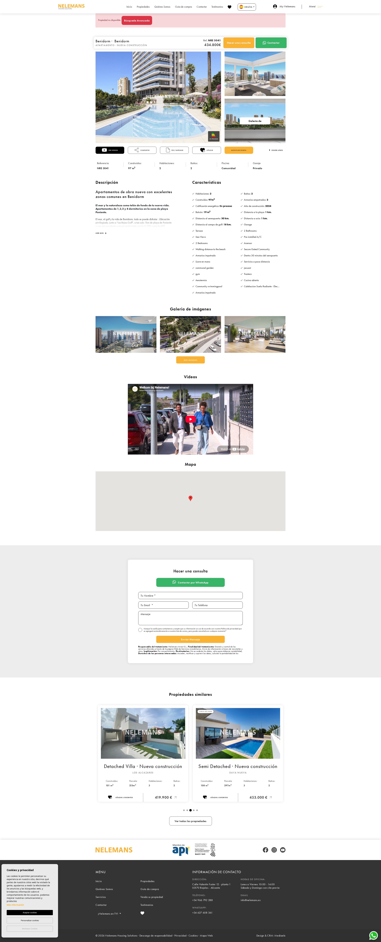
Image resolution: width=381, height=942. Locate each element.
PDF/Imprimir (177, 150)
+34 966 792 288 (202, 900)
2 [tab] (187, 810)
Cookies (193, 935)
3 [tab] (190, 810)
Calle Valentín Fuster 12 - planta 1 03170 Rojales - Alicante (211, 886)
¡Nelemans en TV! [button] (108, 913)
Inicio (129, 6)
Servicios (101, 897)
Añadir (209, 150)
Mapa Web (206, 935)
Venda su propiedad (151, 897)
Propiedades (143, 6)
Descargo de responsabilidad (155, 935)
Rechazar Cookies (30, 928)
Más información (15, 904)
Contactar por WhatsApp (193, 582)
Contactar (202, 6)
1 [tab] (184, 810)
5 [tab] (197, 810)
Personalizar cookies (30, 920)
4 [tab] (194, 810)
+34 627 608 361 (202, 912)
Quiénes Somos (162, 6)
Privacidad (180, 935)
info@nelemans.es (251, 900)
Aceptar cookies (30, 912)
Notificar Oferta (238, 150)
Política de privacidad (230, 628)
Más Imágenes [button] (190, 360)
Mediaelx (279, 935)
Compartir (145, 150)
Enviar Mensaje (190, 639)
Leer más (100, 233)
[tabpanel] (143, 753)
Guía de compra (183, 6)
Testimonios (217, 6)
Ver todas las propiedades (190, 821)
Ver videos (113, 150)
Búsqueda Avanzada (137, 20)
